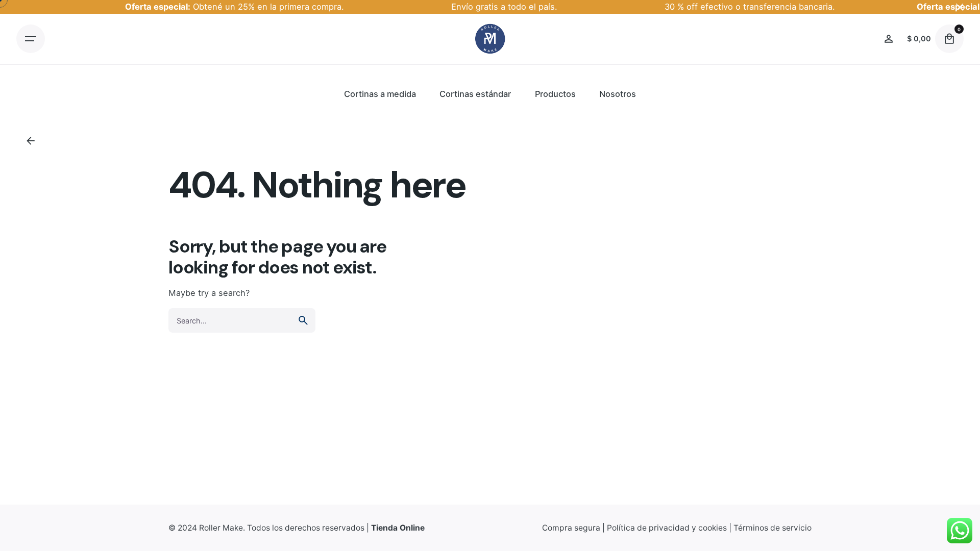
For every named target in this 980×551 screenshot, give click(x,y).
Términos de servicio (772, 528)
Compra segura (571, 528)
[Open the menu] (30, 38)
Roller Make (221, 528)
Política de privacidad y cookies (667, 528)
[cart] (949, 38)
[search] (303, 320)
